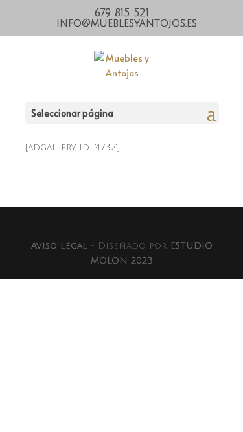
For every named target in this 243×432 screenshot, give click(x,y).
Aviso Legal (59, 246)
